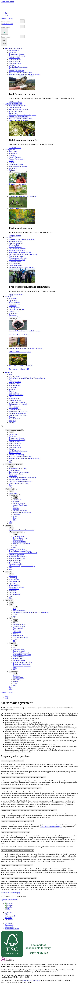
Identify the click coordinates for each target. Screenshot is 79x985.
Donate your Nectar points (17, 413)
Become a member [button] (7, 18)
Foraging (12, 155)
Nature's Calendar (15, 69)
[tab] (39, 761)
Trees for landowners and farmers (20, 252)
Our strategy (13, 300)
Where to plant (14, 245)
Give (10, 397)
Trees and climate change (17, 56)
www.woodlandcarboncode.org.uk (51, 827)
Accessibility (9, 923)
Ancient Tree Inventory (16, 71)
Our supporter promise (16, 309)
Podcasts (12, 170)
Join (10, 374)
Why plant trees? (14, 263)
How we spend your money (18, 415)
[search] (22, 21)
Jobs (6, 914)
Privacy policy (9, 927)
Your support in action (16, 395)
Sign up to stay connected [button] (9, 900)
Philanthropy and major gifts (18, 411)
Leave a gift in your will (17, 402)
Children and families (16, 164)
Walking (12, 163)
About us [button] (8, 296)
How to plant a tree (15, 247)
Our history (12, 306)
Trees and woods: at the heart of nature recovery (24, 74)
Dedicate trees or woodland (18, 404)
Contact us (8, 912)
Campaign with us (15, 107)
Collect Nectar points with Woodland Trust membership (27, 378)
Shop (6, 13)
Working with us (14, 307)
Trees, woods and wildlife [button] (13, 48)
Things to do (13, 153)
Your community (14, 385)
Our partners (13, 315)
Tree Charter (13, 389)
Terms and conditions (12, 929)
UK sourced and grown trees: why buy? (22, 267)
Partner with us (14, 393)
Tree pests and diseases (16, 54)
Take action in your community (19, 109)
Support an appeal (15, 400)
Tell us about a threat (16, 111)
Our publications (14, 317)
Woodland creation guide (17, 260)
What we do (13, 298)
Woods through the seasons (18, 166)
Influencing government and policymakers (22, 115)
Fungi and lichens (15, 63)
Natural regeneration (15, 265)
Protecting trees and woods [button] (13, 104)
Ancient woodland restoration (18, 117)
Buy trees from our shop (17, 250)
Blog (6, 15)
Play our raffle (13, 408)
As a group (12, 421)
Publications (9, 920)
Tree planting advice (15, 241)
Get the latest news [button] (15, 148)
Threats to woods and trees (17, 105)
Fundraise (12, 417)
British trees (13, 52)
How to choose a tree (16, 243)
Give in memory (14, 406)
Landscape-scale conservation (18, 120)
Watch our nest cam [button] (15, 102)
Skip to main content (7, 2)
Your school (13, 387)
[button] (13, 430)
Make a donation (14, 398)
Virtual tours (13, 168)
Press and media (10, 916)
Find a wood (13, 151)
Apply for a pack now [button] (16, 295)
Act (10, 380)
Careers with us (14, 311)
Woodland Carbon (15, 262)
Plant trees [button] (8, 237)
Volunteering (13, 313)
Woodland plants (14, 61)
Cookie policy (9, 925)
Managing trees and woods (18, 258)
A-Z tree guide (14, 50)
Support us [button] (8, 372)
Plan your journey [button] (15, 236)
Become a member (15, 376)
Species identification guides (18, 67)
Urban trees (13, 113)
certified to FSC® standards (31, 980)
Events (11, 161)
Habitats (11, 65)
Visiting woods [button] (10, 150)
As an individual (14, 419)
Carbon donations (15, 409)
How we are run (14, 304)
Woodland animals (15, 59)
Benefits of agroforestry (16, 256)
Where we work (14, 302)
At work (12, 422)
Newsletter (8, 918)
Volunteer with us (14, 384)
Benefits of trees (14, 58)
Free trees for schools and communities (21, 239)
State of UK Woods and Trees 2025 (20, 72)
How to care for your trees (17, 249)
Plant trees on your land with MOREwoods (23, 254)
